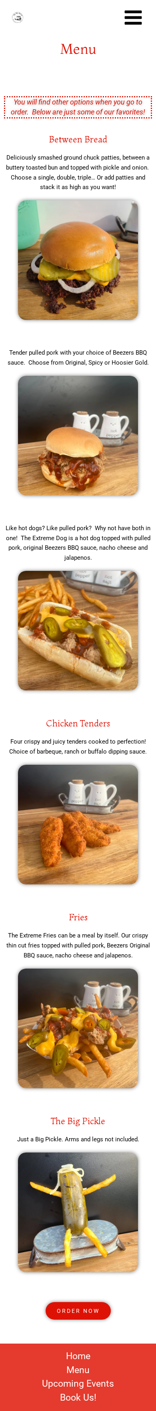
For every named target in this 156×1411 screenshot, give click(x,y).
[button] (78, 1311)
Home (78, 1357)
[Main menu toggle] (133, 17)
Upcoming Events (78, 1384)
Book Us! (78, 1398)
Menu (78, 1370)
